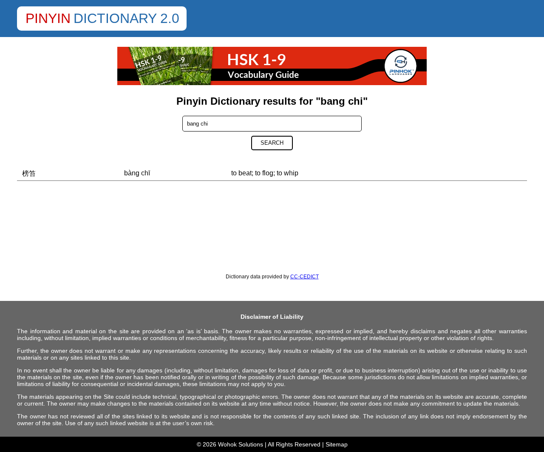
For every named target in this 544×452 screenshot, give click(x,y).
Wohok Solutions (240, 444)
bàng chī (137, 173)
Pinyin (48, 18)
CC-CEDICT (304, 277)
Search (272, 143)
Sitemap (337, 444)
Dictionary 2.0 (126, 18)
